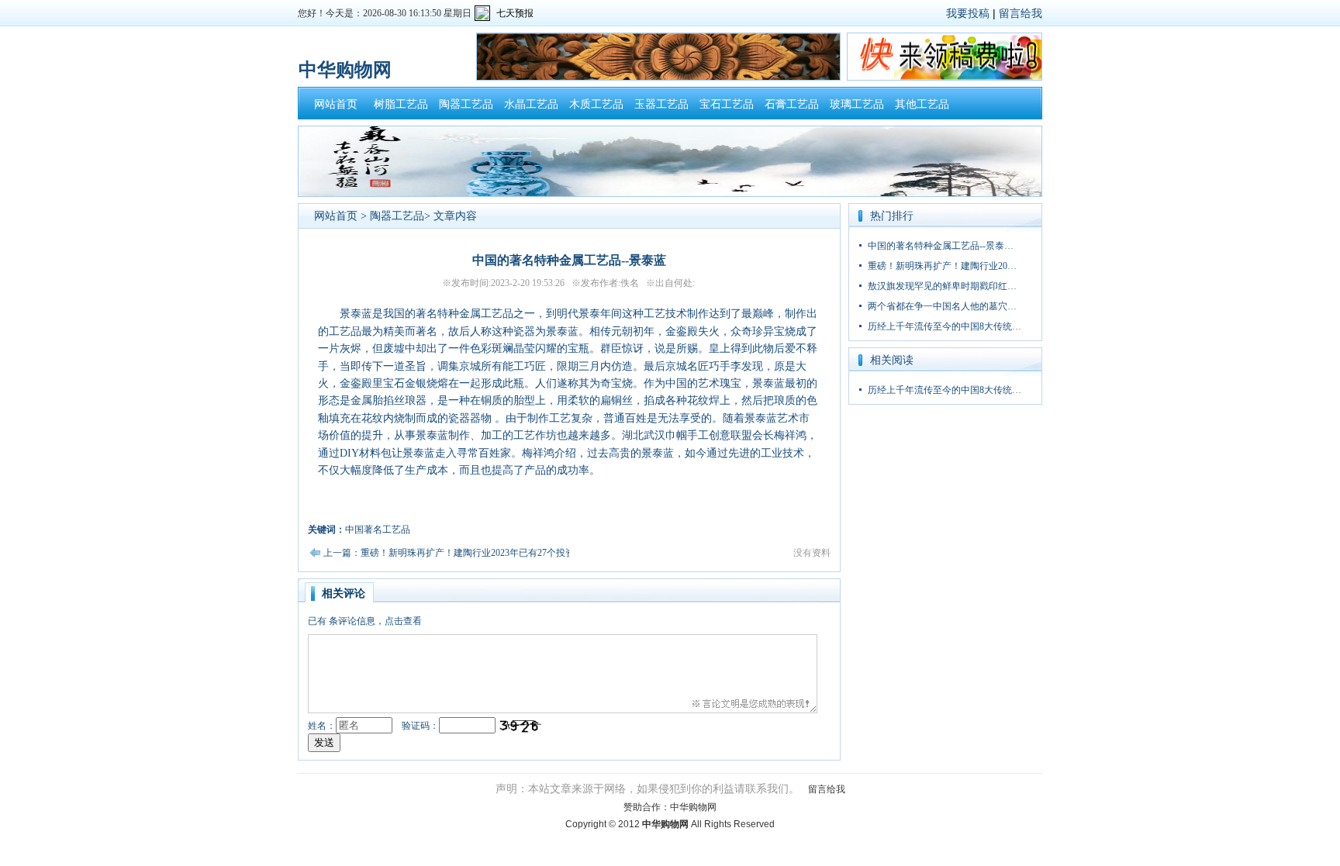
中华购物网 (693, 807)
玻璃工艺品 (857, 104)
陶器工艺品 (466, 104)
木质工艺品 (596, 104)
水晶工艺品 (531, 104)
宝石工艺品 (726, 104)
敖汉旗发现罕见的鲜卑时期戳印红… (942, 286)
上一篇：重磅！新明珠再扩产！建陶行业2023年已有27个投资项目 (458, 552)
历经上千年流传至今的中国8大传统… (944, 326)
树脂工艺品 (401, 104)
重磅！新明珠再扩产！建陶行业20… (942, 265)
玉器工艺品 (661, 104)
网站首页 (335, 104)
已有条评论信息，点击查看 (365, 621)
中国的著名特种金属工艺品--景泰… (941, 245)
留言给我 (1020, 13)
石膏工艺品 (792, 104)
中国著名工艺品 (377, 529)
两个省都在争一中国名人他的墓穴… (942, 306)
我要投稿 (967, 13)
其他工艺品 (922, 104)
